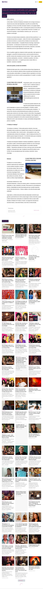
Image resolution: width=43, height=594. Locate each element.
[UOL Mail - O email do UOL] (35, 2)
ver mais (21, 580)
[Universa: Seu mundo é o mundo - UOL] (4, 2)
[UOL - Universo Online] (8, 2)
